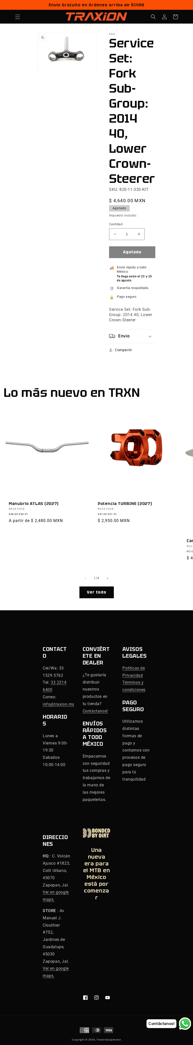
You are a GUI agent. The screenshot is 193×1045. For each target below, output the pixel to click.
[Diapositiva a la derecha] (107, 578)
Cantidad (115, 224)
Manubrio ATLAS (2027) (34, 503)
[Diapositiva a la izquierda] (85, 578)
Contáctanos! (95, 711)
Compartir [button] (123, 350)
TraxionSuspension (108, 1039)
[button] (17, 16)
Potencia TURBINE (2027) (125, 503)
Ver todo (96, 592)
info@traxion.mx (58, 704)
